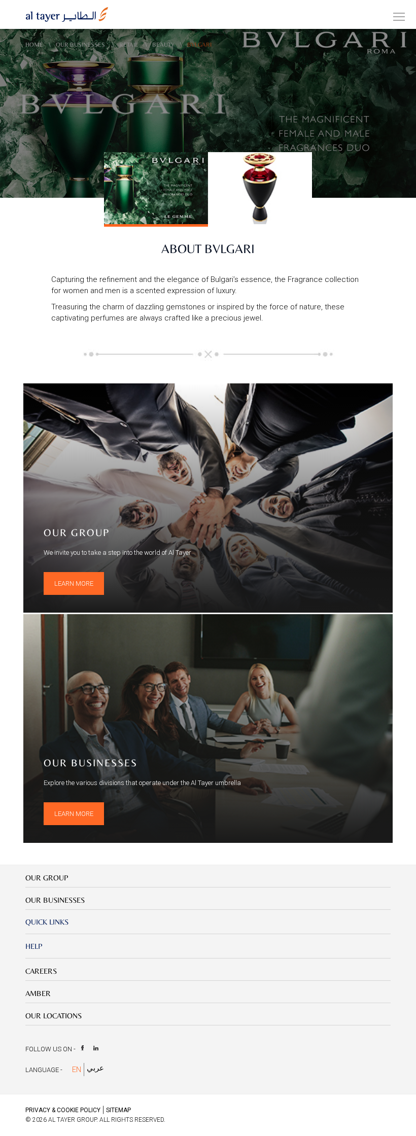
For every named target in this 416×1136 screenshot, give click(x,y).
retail (129, 44)
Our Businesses (81, 44)
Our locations (53, 1015)
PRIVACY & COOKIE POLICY (62, 1110)
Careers (41, 971)
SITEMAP (118, 1110)
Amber (38, 993)
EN (76, 1069)
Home (34, 44)
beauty (163, 44)
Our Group (46, 877)
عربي (95, 1068)
